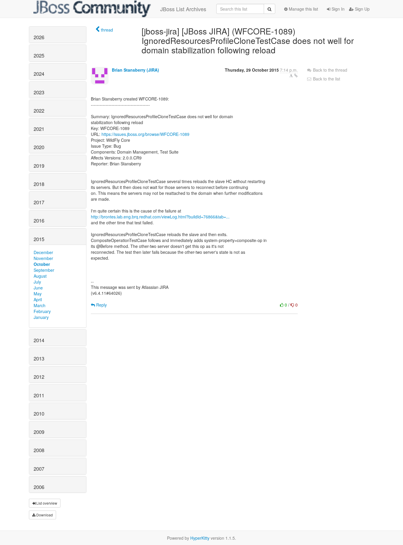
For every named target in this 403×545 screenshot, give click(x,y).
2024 (39, 73)
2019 (39, 165)
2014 (39, 340)
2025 (39, 55)
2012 (39, 376)
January (41, 317)
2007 (39, 468)
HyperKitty (199, 538)
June (38, 288)
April (38, 299)
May (38, 294)
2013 (39, 358)
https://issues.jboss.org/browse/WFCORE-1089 (145, 134)
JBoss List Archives (183, 9)
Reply (101, 305)
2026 (39, 37)
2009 (39, 431)
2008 (39, 450)
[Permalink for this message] (296, 75)
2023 (39, 92)
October (42, 264)
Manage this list (303, 9)
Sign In (337, 9)
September (44, 270)
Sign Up (362, 9)
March (39, 305)
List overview (46, 503)
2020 (39, 147)
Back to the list (326, 79)
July (37, 282)
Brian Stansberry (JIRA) (135, 70)
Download (44, 514)
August (40, 276)
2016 (39, 220)
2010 (39, 413)
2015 (39, 239)
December (43, 252)
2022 (39, 110)
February (42, 311)
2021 (39, 128)
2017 (39, 202)
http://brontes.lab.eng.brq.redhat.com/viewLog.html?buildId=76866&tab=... (160, 217)
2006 (39, 486)
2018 (39, 183)
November (43, 258)
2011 (39, 395)
